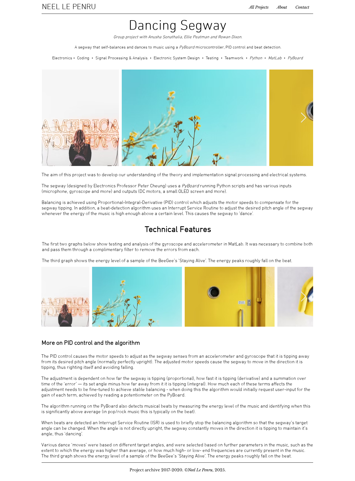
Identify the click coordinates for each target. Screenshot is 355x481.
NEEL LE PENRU (69, 7)
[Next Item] (303, 117)
